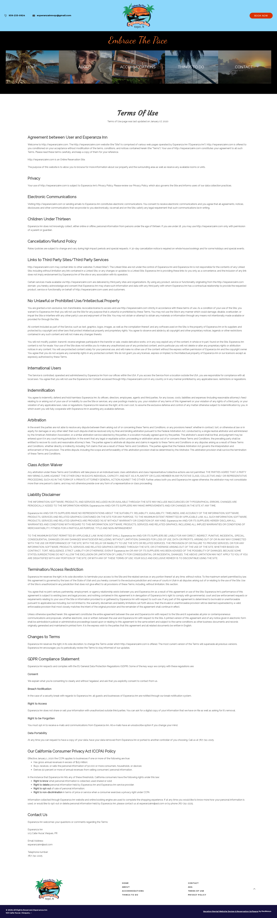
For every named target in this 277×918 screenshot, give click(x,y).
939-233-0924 (17, 15)
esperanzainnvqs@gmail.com (54, 15)
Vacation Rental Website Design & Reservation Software (230, 911)
